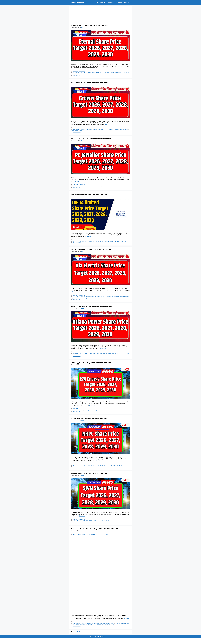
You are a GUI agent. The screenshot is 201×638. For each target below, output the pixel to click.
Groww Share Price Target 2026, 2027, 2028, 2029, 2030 (89, 82)
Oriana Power (76, 353)
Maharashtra (75, 623)
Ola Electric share (104, 296)
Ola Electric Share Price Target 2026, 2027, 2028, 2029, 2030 (91, 249)
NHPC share (104, 465)
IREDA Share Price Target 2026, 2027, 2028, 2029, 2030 (89, 194)
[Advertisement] (102, 16)
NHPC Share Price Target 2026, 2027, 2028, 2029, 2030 (89, 418)
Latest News (102, 2)
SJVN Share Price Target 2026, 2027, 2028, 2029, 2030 (89, 473)
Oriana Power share (78, 354)
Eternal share (122, 72)
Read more (101, 67)
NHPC (74, 465)
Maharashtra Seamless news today (78, 624)
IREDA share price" (122, 241)
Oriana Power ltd (92, 353)
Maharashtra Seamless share (93, 624)
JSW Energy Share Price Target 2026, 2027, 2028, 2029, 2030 (91, 363)
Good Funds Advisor (77, 2)
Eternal (74, 72)
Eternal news (95, 72)
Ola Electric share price (113, 296)
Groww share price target (76, 130)
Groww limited (79, 129)
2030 (102, 241)
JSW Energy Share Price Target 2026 (92, 410)
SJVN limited (78, 520)
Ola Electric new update (94, 296)
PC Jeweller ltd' (118, 186)
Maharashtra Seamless (84, 623)
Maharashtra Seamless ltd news (122, 623)
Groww (74, 129)
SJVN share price (106, 520)
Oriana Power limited (83, 353)
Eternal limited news (87, 72)
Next (79, 631)
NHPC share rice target (120, 465)
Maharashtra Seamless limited (95, 623)
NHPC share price (111, 465)
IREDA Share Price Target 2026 (111, 241)
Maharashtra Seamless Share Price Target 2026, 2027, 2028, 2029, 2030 (94, 529)
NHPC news (78, 465)
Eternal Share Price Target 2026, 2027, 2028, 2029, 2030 (89, 25)
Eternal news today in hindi (113, 72)
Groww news (95, 129)
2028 (97, 241)
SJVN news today (92, 520)
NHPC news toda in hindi (87, 465)
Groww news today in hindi (113, 129)
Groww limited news (87, 129)
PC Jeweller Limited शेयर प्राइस (108, 186)
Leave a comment (77, 75)
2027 (94, 241)
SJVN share (99, 520)
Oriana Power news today (111, 353)
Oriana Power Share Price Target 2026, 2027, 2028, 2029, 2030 (91, 306)
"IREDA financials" (88, 241)
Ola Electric (86, 296)
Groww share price (124, 129)
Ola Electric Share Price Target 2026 (82, 298)
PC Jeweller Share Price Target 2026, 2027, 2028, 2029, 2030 (91, 139)
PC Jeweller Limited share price (94, 186)
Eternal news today (102, 72)
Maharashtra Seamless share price (107, 624)
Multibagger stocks (110, 2)
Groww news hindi (103, 129)
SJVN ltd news (85, 520)
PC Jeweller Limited (82, 186)
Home (97, 2)
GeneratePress (108, 636)
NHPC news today (97, 465)
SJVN (74, 520)
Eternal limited (79, 72)
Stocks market (119, 2)
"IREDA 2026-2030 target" (78, 241)
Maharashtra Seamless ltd (108, 623)
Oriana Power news (101, 353)
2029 (99, 241)
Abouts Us (125, 2)
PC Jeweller (75, 186)
